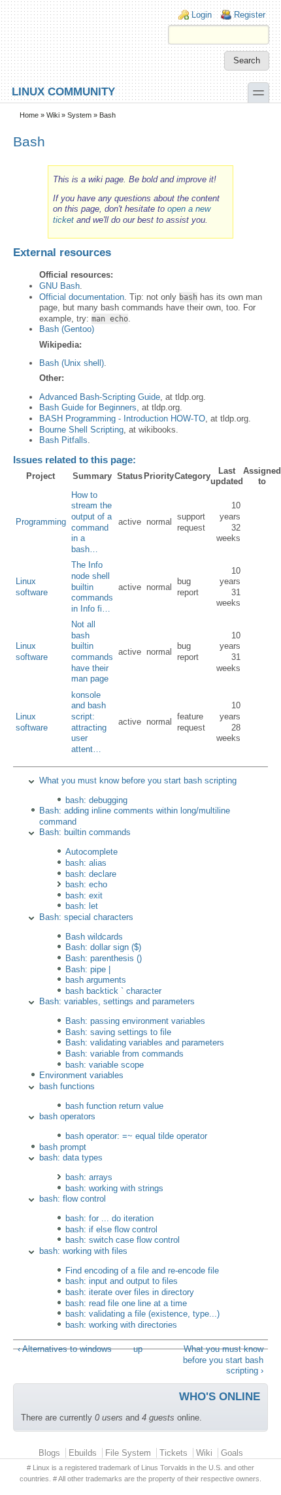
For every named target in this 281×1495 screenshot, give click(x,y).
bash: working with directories (121, 1325)
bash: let (81, 906)
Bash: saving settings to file (118, 1032)
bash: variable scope (104, 1065)
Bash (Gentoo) (66, 329)
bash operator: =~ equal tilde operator (136, 1136)
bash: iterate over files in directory (129, 1292)
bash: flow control (72, 1199)
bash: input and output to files (121, 1281)
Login (201, 15)
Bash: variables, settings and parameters (117, 1001)
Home (29, 115)
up (137, 1349)
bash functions (67, 1086)
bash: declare (90, 874)
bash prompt (62, 1147)
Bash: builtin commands (85, 832)
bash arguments (95, 980)
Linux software (32, 586)
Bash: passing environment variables (135, 1021)
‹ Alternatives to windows (65, 1349)
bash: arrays (88, 1177)
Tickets (173, 1453)
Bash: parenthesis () (103, 958)
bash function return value (114, 1106)
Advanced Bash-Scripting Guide (99, 397)
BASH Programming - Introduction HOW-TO (122, 418)
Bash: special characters (86, 917)
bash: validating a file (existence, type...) (142, 1314)
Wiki (52, 115)
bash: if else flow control (111, 1229)
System (79, 115)
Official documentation (81, 297)
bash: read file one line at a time (126, 1303)
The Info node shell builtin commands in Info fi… (92, 586)
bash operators (67, 1116)
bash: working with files (83, 1251)
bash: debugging (96, 800)
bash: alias (86, 863)
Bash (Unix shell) (71, 363)
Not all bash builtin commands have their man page (92, 651)
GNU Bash (59, 286)
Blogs (49, 1453)
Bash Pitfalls (63, 440)
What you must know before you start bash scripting (138, 780)
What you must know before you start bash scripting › (223, 1359)
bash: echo (86, 884)
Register (249, 15)
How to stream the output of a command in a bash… (91, 522)
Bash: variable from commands (124, 1054)
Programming (41, 522)
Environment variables (81, 1075)
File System (128, 1453)
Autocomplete (91, 852)
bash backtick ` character (113, 991)
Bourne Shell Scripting (81, 430)
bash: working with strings (114, 1188)
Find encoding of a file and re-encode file (142, 1270)
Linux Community (63, 91)
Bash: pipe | (87, 969)
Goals (232, 1453)
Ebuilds (83, 1453)
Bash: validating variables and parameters (144, 1042)
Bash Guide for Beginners (88, 407)
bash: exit (84, 895)
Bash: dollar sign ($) (103, 947)
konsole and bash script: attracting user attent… (89, 722)
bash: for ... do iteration (109, 1218)
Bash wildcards (94, 937)
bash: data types (71, 1157)
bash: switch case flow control (122, 1240)
